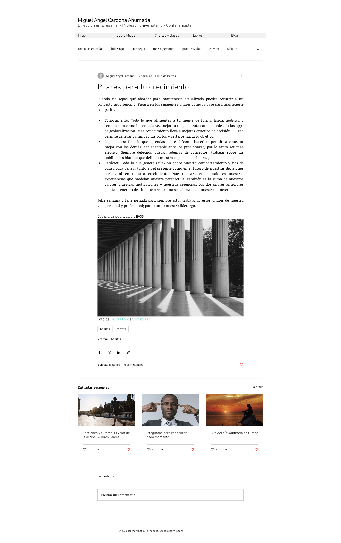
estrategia (138, 49)
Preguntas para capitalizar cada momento (167, 435)
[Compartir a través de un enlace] (128, 352)
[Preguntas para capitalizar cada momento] (170, 410)
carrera (214, 49)
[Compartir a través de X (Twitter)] (109, 352)
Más (230, 49)
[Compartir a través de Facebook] (99, 352)
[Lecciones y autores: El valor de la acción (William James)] (106, 410)
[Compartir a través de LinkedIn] (119, 352)
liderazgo (117, 49)
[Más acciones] (241, 75)
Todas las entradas (90, 49)
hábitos (105, 329)
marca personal (163, 49)
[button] (258, 48)
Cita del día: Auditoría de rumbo (234, 433)
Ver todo (258, 387)
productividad (191, 49)
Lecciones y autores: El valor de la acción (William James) (106, 435)
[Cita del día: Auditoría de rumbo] (234, 410)
